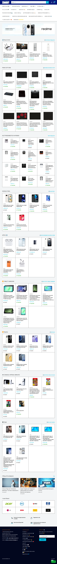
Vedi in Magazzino (51, 135)
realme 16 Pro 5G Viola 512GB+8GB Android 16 (34, 347)
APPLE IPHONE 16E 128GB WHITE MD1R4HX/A (47, 250)
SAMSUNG (4, 316)
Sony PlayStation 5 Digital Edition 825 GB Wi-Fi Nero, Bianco (8, 390)
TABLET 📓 (32, 6)
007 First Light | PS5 (20, 410)
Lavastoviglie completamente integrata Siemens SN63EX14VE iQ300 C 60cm (32, 154)
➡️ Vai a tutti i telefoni (51, 422)
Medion (44, 80)
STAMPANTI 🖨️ (39, 9)
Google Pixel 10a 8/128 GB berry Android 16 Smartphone (21, 225)
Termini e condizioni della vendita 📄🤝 (28, 552)
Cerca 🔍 (24, 543)
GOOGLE (4, 223)
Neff (4, 80)
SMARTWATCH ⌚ (25, 6)
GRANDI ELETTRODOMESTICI (43, 12)
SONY (4, 387)
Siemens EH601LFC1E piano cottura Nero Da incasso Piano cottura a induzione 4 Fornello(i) (48, 125)
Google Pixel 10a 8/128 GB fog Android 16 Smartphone (8, 225)
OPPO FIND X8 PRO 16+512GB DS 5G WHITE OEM (21, 458)
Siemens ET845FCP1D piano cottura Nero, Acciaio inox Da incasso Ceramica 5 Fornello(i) (21, 124)
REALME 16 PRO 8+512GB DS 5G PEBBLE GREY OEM (21, 365)
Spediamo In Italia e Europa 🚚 (28, 536)
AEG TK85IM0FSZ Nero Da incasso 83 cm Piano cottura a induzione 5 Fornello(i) (21, 82)
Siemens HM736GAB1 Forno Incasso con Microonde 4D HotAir (32, 166)
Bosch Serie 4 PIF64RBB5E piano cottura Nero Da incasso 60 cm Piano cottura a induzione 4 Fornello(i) (48, 103)
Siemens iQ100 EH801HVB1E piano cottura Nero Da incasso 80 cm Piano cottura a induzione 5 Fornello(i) (35, 125)
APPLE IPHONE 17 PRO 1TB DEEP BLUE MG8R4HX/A (34, 250)
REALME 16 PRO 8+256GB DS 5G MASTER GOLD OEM (8, 365)
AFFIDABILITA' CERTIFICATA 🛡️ (28, 533)
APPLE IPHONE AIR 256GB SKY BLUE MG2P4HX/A (21, 250)
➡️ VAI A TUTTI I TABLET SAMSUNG (48, 281)
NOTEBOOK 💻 (40, 6)
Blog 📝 (23, 549)
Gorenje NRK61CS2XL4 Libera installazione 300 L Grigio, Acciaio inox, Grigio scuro (35, 55)
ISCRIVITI (42, 539)
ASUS (4, 52)
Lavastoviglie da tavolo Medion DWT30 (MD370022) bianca (15, 141)
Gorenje (31, 52)
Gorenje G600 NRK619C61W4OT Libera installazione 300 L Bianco (47, 55)
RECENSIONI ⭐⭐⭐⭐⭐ (18, 19)
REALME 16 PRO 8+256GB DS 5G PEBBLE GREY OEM (48, 347)
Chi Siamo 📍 (24, 531)
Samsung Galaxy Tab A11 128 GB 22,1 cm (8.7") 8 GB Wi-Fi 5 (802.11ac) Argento (21, 319)
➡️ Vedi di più (52, 332)
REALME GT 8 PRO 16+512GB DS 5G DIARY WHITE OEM (8, 347)
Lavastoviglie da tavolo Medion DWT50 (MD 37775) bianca (15, 166)
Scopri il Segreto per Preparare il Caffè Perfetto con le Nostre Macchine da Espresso (27, 490)
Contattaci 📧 (24, 538)
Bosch (31, 80)
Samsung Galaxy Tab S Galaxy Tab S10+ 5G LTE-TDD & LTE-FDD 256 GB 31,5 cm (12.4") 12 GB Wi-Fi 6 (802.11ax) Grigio (21, 297)
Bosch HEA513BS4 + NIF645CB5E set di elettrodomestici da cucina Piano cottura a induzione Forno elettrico (34, 103)
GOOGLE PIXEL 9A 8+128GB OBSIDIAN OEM (21, 206)
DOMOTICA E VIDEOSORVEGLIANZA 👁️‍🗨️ (19, 16)
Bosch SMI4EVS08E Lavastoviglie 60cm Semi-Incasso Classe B (14, 180)
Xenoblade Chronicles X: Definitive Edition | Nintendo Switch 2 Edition (8, 411)
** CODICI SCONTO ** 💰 (27, 539)
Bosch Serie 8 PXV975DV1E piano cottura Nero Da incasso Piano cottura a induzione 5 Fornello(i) (8, 125)
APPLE (4, 268)
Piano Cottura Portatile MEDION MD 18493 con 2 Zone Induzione (48, 82)
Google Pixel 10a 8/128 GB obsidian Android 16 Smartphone (34, 206)
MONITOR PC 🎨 (22, 9)
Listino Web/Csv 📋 (26, 546)
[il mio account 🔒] (51, 2)
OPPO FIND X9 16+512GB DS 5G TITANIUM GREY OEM (8, 437)
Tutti (54, 476)
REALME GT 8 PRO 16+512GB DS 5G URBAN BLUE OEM (21, 347)
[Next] (55, 53)
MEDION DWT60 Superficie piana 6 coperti (49, 141)
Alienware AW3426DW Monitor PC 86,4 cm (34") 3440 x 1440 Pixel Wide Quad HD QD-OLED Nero (21, 56)
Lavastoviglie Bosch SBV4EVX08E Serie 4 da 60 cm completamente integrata (49, 167)
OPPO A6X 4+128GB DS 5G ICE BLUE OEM (21, 437)
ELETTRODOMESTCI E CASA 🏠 (29, 12)
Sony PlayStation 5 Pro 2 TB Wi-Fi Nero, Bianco (21, 389)
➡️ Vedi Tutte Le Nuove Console (49, 374)
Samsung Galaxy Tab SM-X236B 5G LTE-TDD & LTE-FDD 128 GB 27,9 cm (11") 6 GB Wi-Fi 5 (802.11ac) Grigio (8, 297)
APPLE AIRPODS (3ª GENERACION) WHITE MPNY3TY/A (20, 271)
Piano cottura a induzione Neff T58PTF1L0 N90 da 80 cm (8, 82)
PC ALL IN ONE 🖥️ (5, 9)
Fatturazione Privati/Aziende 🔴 (28, 541)
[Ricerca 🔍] (47, 2)
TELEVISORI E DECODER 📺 (7, 12)
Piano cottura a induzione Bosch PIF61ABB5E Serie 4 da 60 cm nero (35, 82)
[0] (54, 2)
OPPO (4, 434)
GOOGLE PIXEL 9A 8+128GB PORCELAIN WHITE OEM (8, 206)
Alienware (18, 52)
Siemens (17, 121)
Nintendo (31, 387)
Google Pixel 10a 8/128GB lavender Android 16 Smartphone (47, 206)
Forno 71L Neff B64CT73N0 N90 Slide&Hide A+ (31, 179)
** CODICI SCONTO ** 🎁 (7, 19)
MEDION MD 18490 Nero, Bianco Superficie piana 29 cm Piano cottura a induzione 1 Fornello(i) (21, 103)
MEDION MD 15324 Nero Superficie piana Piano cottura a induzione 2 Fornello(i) (8, 102)
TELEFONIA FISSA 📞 (16, 6)
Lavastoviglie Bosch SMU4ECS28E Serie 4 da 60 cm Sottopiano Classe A (14, 154)
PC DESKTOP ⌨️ (14, 9)
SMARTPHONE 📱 (5, 6)
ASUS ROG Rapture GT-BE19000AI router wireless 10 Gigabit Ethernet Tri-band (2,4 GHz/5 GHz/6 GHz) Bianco (8, 56)
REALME (4, 344)
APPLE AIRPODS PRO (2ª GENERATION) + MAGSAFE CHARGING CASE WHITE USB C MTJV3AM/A (8, 251)
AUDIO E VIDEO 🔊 (17, 12)
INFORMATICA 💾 (30, 9)
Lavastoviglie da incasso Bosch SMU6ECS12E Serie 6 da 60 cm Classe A (49, 180)
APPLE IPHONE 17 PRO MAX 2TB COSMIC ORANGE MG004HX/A (8, 271)
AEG (17, 80)
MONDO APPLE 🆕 (48, 16)
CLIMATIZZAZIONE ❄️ (6, 16)
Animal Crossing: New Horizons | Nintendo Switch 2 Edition (48, 390)
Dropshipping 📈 (25, 544)
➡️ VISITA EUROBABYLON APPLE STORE (47, 235)
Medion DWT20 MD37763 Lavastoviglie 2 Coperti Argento (31, 142)
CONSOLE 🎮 (46, 9)
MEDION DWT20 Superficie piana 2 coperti (49, 153)
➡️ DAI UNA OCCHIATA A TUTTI (49, 67)
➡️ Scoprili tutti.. (52, 191)
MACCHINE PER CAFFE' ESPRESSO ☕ (36, 16)
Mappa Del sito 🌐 (25, 554)
